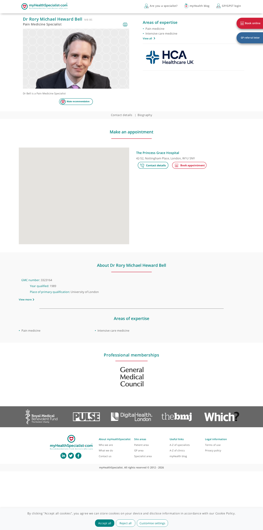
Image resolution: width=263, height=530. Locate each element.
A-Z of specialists (180, 445)
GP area (138, 450)
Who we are (106, 445)
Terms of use (213, 445)
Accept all (104, 523)
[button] (74, 194)
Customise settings (152, 523)
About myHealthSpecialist (115, 439)
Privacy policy (213, 450)
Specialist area (143, 456)
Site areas (140, 439)
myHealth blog (178, 456)
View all (147, 38)
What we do (106, 450)
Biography (145, 115)
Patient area (141, 445)
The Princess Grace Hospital (157, 153)
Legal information (216, 439)
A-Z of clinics (177, 450)
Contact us (105, 456)
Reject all (126, 523)
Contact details (121, 115)
